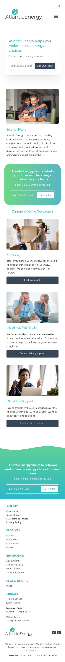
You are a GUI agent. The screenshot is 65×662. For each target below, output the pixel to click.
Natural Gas (12, 540)
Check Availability (32, 280)
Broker (9, 548)
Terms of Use (12, 515)
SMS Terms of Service (17, 519)
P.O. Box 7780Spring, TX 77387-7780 (17, 619)
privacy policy (32, 650)
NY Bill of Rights (14, 569)
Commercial (12, 544)
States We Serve (14, 565)
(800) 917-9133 (16, 599)
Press (9, 586)
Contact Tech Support (32, 423)
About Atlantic (13, 561)
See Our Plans (45, 65)
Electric (10, 536)
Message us (15, 603)
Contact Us (12, 512)
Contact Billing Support (33, 353)
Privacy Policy (13, 522)
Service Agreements (16, 573)
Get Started (45, 195)
